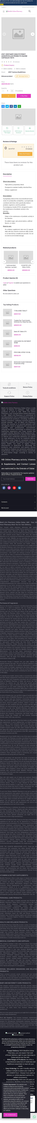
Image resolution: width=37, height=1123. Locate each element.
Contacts (4, 502)
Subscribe (30, 479)
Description (7, 174)
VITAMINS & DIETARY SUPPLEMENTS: (14, 875)
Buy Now (24, 96)
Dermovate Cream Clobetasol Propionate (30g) (23, 362)
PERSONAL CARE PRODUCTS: (11, 898)
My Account (5, 508)
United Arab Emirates (28, 7)
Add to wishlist (7, 68)
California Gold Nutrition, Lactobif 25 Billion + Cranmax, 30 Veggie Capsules (11, 266)
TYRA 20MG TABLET (20, 311)
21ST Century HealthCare (17, 72)
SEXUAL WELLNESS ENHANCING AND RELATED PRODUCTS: (18, 970)
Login (4, 283)
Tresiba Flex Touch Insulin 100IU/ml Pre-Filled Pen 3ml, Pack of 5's (22, 321)
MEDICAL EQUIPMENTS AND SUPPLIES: (14, 941)
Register (11, 283)
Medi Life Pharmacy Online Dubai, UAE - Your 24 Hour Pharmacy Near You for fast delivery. (18, 523)
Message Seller (23, 76)
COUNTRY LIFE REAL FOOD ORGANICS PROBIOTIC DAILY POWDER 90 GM (26, 266)
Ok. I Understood (10, 1114)
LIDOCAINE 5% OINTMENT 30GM (22, 342)
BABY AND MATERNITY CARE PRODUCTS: (15, 983)
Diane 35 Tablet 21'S (20, 331)
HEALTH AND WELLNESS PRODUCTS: (14, 922)
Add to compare (21, 68)
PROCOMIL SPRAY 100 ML (22, 352)
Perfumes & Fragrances (9, 603)
